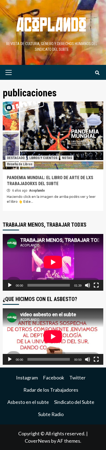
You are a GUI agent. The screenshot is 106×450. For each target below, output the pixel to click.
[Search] (97, 73)
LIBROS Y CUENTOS (43, 158)
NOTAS (67, 158)
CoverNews (37, 441)
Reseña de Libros (19, 164)
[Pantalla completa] (96, 285)
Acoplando (37, 190)
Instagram (27, 378)
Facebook (53, 378)
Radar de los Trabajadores (50, 390)
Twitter (77, 378)
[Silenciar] (87, 285)
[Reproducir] (10, 285)
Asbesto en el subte (28, 402)
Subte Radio (51, 414)
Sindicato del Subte (74, 402)
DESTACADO (16, 158)
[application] (53, 262)
